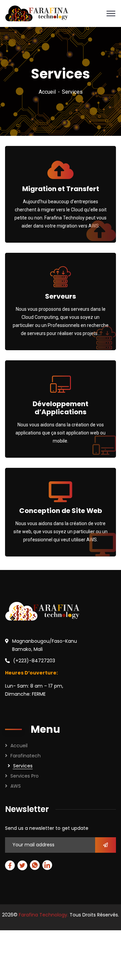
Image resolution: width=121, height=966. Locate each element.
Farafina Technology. (43, 914)
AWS (15, 786)
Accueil (47, 92)
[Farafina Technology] (37, 13)
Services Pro (24, 776)
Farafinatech (25, 755)
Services (23, 765)
